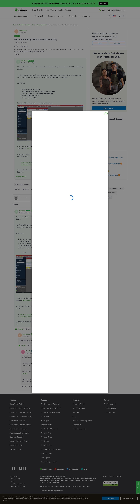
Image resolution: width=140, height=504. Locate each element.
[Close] (106, 113)
